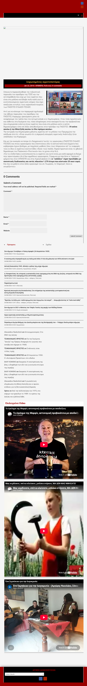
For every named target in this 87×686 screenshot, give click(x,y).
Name (6, 217)
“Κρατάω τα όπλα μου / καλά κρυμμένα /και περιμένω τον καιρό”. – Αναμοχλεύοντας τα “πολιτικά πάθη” (42, 300)
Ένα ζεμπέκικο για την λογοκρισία (21, 581)
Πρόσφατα (11, 245)
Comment (8, 191)
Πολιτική (47, 86)
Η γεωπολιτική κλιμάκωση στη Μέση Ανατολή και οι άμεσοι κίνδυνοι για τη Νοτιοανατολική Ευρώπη (21, 384)
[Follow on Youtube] (82, 7)
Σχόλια (48, 245)
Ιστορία (34, 269)
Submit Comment (76, 236)
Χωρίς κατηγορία (22, 310)
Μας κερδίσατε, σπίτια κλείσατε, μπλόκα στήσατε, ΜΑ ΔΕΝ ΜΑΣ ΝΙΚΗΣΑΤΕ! (40, 483)
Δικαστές (20, 269)
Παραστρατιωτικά (11, 283)
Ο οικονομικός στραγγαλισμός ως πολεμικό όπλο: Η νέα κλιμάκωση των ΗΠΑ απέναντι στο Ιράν (39, 259)
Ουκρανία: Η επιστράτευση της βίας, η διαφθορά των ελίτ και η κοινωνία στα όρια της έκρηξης (24, 365)
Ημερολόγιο (20, 254)
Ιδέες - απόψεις (30, 278)
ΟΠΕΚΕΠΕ (39, 86)
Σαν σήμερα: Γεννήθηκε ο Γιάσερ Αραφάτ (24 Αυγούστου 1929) (26, 251)
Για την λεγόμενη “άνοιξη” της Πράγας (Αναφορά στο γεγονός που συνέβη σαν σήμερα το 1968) (23, 342)
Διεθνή (19, 261)
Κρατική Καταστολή (23, 295)
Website (7, 231)
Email (6, 224)
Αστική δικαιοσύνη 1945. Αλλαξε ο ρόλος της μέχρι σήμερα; (26, 266)
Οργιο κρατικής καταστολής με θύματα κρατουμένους (24, 315)
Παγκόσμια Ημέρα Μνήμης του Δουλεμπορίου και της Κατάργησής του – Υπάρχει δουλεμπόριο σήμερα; (42, 322)
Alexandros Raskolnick (13, 332)
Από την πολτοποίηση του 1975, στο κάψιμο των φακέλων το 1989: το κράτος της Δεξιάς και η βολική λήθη (22, 394)
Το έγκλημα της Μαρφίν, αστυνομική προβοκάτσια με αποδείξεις (35, 408)
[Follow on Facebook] (82, 3)
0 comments (57, 86)
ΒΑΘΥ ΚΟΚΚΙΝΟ (10, 362)
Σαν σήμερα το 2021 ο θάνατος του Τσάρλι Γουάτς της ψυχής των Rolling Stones (33, 307)
